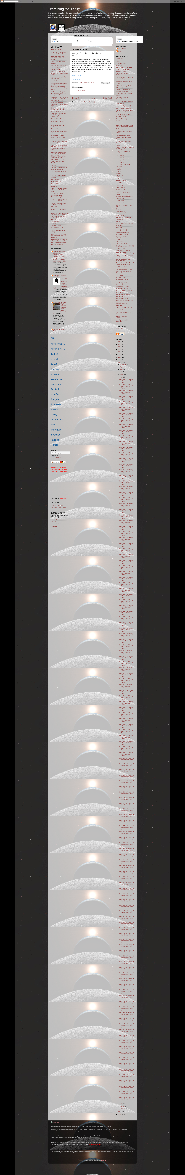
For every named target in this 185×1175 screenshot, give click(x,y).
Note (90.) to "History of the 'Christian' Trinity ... (126, 810)
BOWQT (118, 83)
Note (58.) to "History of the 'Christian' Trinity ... (126, 991)
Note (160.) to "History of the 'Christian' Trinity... (126, 414)
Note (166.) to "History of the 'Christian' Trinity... (126, 381)
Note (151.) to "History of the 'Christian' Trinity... (126, 465)
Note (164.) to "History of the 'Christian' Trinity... (126, 392)
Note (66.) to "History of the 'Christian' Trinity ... (126, 946)
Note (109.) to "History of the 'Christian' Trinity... (126, 703)
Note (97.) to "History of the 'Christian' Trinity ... (126, 771)
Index (117, 61)
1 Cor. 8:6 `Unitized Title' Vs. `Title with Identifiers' (58, 152)
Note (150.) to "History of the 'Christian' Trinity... (126, 471)
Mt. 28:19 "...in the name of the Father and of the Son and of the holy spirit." (59, 98)
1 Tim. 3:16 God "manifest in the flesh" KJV (59, 180)
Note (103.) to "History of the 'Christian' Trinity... (126, 737)
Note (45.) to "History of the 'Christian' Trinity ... (126, 1065)
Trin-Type (119, 305)
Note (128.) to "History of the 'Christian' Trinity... (126, 595)
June (121, 374)
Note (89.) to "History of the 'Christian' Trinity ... (126, 816)
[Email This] (102, 83)
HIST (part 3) (120, 155)
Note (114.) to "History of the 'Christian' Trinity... (126, 675)
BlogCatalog (120, 328)
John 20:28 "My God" (57, 135)
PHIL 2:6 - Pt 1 (120, 248)
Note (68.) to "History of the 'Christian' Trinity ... (126, 935)
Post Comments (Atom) (88, 102)
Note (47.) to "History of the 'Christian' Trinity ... (126, 1053)
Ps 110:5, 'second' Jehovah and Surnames (124, 256)
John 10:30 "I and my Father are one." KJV (57, 122)
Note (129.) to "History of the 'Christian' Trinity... (126, 590)
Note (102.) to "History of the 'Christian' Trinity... (126, 742)
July (121, 372)
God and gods (120, 129)
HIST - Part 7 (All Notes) (123, 164)
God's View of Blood (59, 302)
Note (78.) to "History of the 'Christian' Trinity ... (126, 878)
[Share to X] (105, 83)
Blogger (103, 1160)
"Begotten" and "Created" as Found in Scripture (124, 78)
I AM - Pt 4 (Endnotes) (123, 192)
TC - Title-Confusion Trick (124, 288)
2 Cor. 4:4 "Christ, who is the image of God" (58, 156)
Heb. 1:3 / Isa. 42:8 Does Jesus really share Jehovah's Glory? (58, 195)
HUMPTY (119, 183)
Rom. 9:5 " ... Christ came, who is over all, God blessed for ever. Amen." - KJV (59, 147)
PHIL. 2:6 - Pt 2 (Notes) (123, 250)
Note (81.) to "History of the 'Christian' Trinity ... (126, 861)
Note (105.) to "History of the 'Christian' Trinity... (126, 725)
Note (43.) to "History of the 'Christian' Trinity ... (126, 1076)
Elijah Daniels (122, 48)
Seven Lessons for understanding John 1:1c (123, 212)
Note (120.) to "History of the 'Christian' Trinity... (126, 641)
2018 (120, 347)
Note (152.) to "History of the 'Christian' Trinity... (126, 460)
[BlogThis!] (104, 83)
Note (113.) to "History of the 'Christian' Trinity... (126, 680)
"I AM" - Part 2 (120, 187)
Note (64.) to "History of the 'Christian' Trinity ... (126, 957)
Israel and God (120, 203)
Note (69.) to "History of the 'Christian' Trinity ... (126, 929)
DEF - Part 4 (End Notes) (123, 108)
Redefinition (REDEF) (122, 267)
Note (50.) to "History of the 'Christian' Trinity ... (126, 1037)
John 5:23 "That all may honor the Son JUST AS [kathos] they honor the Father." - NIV (58, 114)
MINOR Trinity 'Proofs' (123, 232)
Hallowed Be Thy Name (123, 135)
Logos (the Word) (121, 230)
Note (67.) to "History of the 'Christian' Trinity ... (126, 940)
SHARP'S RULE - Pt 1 (122, 280)
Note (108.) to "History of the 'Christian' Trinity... (126, 709)
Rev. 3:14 (54, 519)
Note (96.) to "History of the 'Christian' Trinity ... (126, 776)
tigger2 (120, 51)
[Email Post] (98, 82)
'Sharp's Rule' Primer (122, 286)
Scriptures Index (121, 63)
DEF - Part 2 (120, 103)
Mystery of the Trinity (122, 237)
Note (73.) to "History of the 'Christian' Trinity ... (126, 906)
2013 (120, 357)
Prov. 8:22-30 (55, 524)
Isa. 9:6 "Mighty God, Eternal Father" (57, 68)
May (121, 377)
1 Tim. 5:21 (54, 184)
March (122, 1106)
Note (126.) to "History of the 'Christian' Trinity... (126, 607)
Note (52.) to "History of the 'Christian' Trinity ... (126, 1025)
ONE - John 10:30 (121, 243)
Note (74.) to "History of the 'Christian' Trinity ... (126, 901)
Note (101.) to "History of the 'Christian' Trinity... (126, 748)
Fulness (118, 123)
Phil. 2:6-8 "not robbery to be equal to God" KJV (59, 168)
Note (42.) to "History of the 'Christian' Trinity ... (126, 1082)
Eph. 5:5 (53, 165)
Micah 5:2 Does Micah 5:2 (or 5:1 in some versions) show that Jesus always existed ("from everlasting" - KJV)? (59, 86)
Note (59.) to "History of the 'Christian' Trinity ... (126, 986)
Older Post (107, 98)
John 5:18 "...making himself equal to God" (57, 108)
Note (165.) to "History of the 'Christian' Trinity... (126, 386)
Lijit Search (54, 476)
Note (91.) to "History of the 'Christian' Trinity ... (126, 805)
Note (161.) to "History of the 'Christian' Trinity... (126, 409)
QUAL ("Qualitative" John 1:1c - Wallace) (123, 259)
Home (92, 98)
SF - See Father (121, 277)
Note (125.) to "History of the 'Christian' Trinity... (126, 612)
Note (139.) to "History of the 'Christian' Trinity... (126, 533)
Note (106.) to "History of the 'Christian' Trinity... (126, 720)
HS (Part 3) (119, 176)
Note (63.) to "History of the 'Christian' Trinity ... (126, 963)
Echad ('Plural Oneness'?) (124, 114)
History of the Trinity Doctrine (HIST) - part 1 (125, 148)
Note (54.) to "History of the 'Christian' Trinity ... (126, 1014)
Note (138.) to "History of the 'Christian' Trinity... (126, 539)
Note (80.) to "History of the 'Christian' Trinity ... (126, 867)
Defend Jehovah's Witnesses (59, 252)
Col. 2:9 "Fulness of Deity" (59, 175)
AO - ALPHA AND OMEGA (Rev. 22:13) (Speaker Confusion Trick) (124, 69)
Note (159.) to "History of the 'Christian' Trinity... (126, 420)
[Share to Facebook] (107, 83)
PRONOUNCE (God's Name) (125, 253)
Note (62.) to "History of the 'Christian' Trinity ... (126, 969)
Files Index (119, 58)
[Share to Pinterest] (109, 83)
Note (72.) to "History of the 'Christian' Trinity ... (126, 912)
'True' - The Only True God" (124, 307)
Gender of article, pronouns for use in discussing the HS (124, 125)
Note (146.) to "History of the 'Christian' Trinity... (126, 494)
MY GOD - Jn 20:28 (122, 234)
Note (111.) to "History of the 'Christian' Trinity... (126, 692)
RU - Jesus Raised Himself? (124, 269)
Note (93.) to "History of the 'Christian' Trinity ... (126, 793)
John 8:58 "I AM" (56, 119)
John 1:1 (118, 209)
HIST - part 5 (120, 160)
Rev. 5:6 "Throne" (56, 225)
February (123, 1108)
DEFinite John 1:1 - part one (124, 101)
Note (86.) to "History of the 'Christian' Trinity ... (126, 833)
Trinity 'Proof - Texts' (57, 50)
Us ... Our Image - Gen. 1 (124, 310)
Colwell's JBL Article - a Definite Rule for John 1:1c (124, 90)
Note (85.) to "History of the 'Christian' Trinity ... (126, 839)
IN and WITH (120, 200)
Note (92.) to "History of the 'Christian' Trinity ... (126, 799)
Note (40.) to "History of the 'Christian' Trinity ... (126, 1093)
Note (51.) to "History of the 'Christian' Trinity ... (126, 1031)
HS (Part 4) (119, 178)
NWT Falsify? (120, 241)
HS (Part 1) (119, 171)
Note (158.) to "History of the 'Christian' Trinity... (126, 426)
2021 (120, 342)
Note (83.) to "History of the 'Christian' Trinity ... (126, 850)
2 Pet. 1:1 (54, 207)
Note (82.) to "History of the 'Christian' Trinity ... (126, 856)
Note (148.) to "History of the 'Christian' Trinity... (126, 482)
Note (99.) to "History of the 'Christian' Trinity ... (126, 759)
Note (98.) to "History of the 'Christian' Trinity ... (126, 765)
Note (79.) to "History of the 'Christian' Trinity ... (126, 873)
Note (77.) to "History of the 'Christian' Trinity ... (126, 884)
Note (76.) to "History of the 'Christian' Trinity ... (126, 889)
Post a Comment (80, 90)
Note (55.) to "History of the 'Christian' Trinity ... (126, 1008)
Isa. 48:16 (54, 81)
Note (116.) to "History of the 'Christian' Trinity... (126, 663)
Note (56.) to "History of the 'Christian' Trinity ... (126, 1003)
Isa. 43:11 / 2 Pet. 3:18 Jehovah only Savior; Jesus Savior (59, 73)
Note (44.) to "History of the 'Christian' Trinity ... (126, 1070)
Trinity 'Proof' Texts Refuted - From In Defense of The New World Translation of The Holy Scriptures (59, 242)
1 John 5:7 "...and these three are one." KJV (58, 210)
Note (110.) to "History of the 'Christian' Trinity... (126, 697)
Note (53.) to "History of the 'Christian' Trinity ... (126, 1020)
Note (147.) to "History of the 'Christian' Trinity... (126, 488)
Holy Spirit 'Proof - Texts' (58, 507)
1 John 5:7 (119, 65)
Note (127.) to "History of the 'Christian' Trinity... (126, 601)
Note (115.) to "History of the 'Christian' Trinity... (126, 669)
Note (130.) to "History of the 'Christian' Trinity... (126, 584)
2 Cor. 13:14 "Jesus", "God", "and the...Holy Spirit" (57, 161)
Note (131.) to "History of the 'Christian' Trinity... (126, 578)
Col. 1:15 (54, 521)
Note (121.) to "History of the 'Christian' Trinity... (126, 635)
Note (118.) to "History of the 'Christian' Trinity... (126, 652)
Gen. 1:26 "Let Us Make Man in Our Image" (58, 53)
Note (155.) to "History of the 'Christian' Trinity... (126, 443)
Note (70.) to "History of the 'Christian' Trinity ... (126, 923)
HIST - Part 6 (120, 162)
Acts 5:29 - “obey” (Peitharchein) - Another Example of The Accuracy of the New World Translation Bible (59, 258)
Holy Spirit (119, 169)
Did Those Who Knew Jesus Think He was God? (124, 111)
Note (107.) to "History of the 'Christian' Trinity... (126, 714)
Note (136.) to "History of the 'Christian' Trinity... (126, 550)
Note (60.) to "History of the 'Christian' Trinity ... (126, 980)
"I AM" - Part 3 (120, 190)
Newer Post (77, 98)
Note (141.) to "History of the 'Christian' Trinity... (126, 522)
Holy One (119, 166)
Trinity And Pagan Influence (124, 300)
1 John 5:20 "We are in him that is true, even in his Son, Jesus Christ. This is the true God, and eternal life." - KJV (59, 216)
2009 (120, 1114)
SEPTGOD (119, 275)
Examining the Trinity (64, 9)
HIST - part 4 (120, 157)
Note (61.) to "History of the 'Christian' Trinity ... (126, 974)
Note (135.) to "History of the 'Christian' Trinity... (126, 556)
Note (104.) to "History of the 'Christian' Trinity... (126, 731)
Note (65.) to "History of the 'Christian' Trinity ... (126, 952)
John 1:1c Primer (121, 215)
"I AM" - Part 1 (120, 185)
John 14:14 (54, 129)
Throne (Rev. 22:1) (122, 298)
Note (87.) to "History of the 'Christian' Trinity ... (126, 827)
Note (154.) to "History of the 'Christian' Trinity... (126, 448)
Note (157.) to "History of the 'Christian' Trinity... (126, 431)
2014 (120, 354)
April (121, 1103)
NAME (118, 239)
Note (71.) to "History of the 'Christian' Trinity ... (126, 918)
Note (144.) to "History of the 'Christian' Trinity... (126, 505)
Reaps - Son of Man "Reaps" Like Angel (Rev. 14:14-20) (125, 263)
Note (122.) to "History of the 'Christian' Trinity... (126, 629)
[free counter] (55, 1122)
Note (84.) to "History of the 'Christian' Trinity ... (126, 844)
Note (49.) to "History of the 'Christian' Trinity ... (126, 1042)
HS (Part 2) (119, 173)
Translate (58, 457)
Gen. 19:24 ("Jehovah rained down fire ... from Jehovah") (58, 57)
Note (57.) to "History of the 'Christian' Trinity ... (126, 997)
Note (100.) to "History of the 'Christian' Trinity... (126, 754)
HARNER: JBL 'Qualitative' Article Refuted (124, 142)
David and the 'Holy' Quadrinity (122, 98)
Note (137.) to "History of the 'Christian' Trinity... (126, 545)
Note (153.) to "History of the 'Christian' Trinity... (126, 454)
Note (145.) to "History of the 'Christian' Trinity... (126, 499)
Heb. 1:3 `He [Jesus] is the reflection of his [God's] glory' (59, 190)
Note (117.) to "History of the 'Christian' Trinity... (126, 658)
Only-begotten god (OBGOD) (125, 246)
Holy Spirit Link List (57, 505)
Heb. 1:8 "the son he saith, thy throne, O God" (59, 203)
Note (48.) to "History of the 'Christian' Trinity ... (126, 1048)
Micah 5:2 (54, 526)
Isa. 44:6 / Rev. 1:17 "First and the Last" (59, 77)
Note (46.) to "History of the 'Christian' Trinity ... (126, 1059)
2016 (120, 349)
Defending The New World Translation (59, 276)
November (123, 364)
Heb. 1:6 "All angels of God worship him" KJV (59, 200)
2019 (120, 344)
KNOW (118, 221)
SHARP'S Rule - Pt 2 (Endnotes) (122, 283)
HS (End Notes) (121, 180)
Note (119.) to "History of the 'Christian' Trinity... (126, 646)
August (122, 369)
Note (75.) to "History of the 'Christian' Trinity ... (126, 895)
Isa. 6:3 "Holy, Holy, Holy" (58, 65)
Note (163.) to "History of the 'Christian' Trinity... (126, 398)
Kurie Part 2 (119, 227)
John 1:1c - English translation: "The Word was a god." (59, 104)
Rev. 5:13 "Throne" (57, 228)
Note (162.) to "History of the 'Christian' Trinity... (126, 403)
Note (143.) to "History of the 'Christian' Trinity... (126, 511)
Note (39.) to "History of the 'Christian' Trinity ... (126, 1099)
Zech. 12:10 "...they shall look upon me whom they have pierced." (58, 93)
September (123, 367)
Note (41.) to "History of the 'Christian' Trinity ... (126, 1087)
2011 (120, 362)
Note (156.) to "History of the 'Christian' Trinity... (126, 437)
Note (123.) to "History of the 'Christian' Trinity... (126, 624)
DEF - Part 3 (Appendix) (123, 106)
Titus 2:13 (54, 186)
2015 (120, 352)
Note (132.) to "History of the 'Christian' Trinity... (126, 573)
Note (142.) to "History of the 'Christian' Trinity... (126, 516)
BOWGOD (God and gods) (124, 81)
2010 (120, 1112)
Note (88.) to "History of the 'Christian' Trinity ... (126, 822)
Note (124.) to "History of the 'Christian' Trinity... (126, 618)
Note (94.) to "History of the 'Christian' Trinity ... (126, 788)
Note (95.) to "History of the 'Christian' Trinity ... (126, 782)
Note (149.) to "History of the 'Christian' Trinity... (126, 477)
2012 (120, 359)
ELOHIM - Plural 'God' (123, 116)
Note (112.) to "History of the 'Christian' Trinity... (126, 686)
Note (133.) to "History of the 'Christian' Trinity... (126, 567)
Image (118, 194)
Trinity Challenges (121, 303)
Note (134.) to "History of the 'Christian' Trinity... (126, 562)
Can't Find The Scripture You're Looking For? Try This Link (58, 235)
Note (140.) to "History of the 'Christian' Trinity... (126, 528)
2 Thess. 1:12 (55, 177)
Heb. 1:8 (118, 145)
